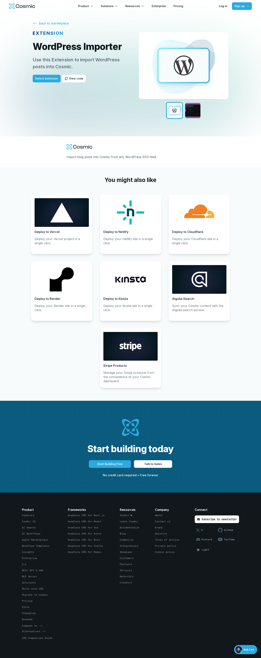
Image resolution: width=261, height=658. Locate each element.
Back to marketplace (54, 23)
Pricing (178, 6)
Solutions (107, 6)
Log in (223, 6)
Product (83, 6)
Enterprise (159, 6)
